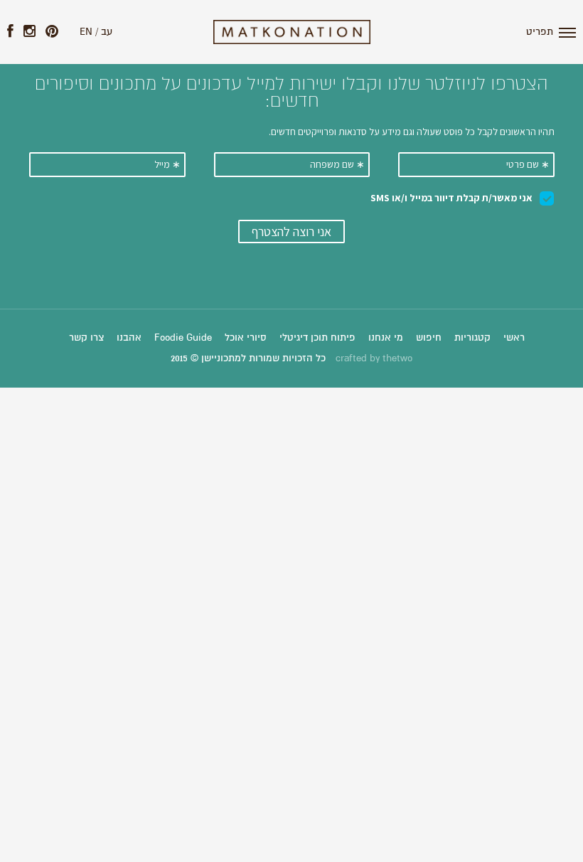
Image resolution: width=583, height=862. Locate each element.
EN (86, 32)
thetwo (397, 358)
